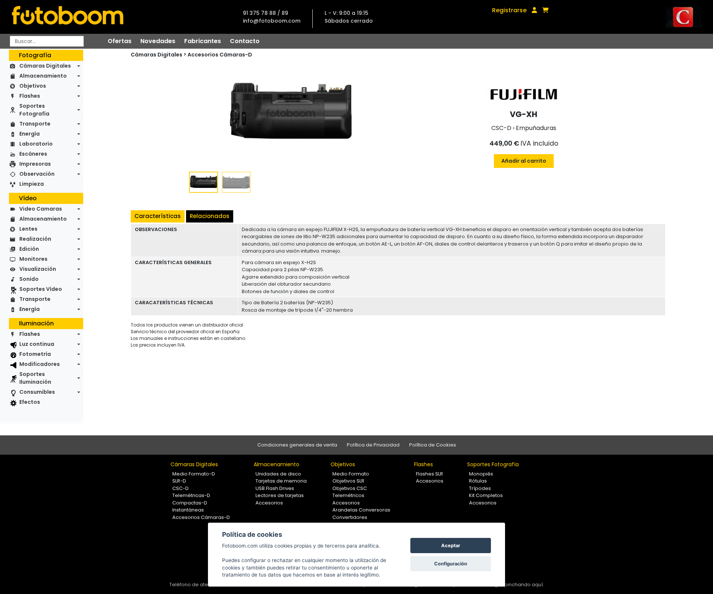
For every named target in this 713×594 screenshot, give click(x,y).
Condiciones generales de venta (297, 444)
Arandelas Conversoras (361, 509)
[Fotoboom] (67, 17)
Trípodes (480, 488)
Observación (37, 174)
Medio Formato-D (193, 473)
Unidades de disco (278, 473)
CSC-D (180, 488)
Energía (29, 133)
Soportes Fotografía (34, 109)
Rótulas (478, 480)
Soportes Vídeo (40, 289)
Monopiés (481, 473)
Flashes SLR (429, 473)
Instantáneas (188, 509)
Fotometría (35, 354)
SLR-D (179, 480)
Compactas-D (189, 502)
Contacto (245, 41)
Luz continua (36, 344)
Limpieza (31, 184)
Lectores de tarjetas (279, 495)
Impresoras (35, 164)
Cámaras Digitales (45, 65)
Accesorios (269, 502)
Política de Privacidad (373, 444)
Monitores (33, 259)
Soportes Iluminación (35, 378)
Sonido (29, 279)
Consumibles (37, 392)
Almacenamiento (43, 75)
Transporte (35, 123)
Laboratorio (36, 143)
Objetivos (32, 86)
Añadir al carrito (523, 161)
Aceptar (450, 545)
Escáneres (33, 154)
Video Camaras (40, 208)
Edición (29, 249)
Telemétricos (348, 495)
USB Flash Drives (274, 488)
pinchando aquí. (524, 584)
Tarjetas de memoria (281, 480)
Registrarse (509, 10)
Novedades (157, 41)
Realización (35, 239)
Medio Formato (350, 473)
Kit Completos (486, 495)
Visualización (37, 269)
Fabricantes (202, 41)
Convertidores (349, 517)
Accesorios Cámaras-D (220, 54)
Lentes (28, 229)
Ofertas (119, 41)
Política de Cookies (432, 444)
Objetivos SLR (348, 480)
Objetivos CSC (349, 488)
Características (157, 216)
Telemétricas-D (191, 495)
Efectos (29, 402)
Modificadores (39, 364)
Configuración (450, 564)
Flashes (29, 96)
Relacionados (209, 216)
